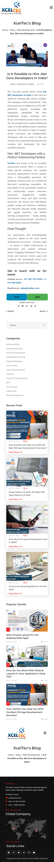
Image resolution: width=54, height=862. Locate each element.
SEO (8, 382)
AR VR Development (15, 353)
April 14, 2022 (14, 441)
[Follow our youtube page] (34, 852)
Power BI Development (17, 378)
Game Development (15, 370)
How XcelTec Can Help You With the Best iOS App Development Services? (25, 712)
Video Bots (11, 391)
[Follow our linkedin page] (8, 852)
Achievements (13, 344)
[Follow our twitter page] (19, 852)
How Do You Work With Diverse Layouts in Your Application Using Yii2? (25, 673)
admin (12, 84)
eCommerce (12, 365)
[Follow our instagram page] (24, 852)
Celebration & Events (15, 357)
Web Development (26, 84)
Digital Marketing (14, 361)
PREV (11, 311)
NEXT (43, 311)
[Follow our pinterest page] (29, 852)
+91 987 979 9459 (33, 279)
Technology (11, 387)
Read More (14, 452)
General (10, 374)
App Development (14, 348)
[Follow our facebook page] (13, 852)
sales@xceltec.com (29, 288)
